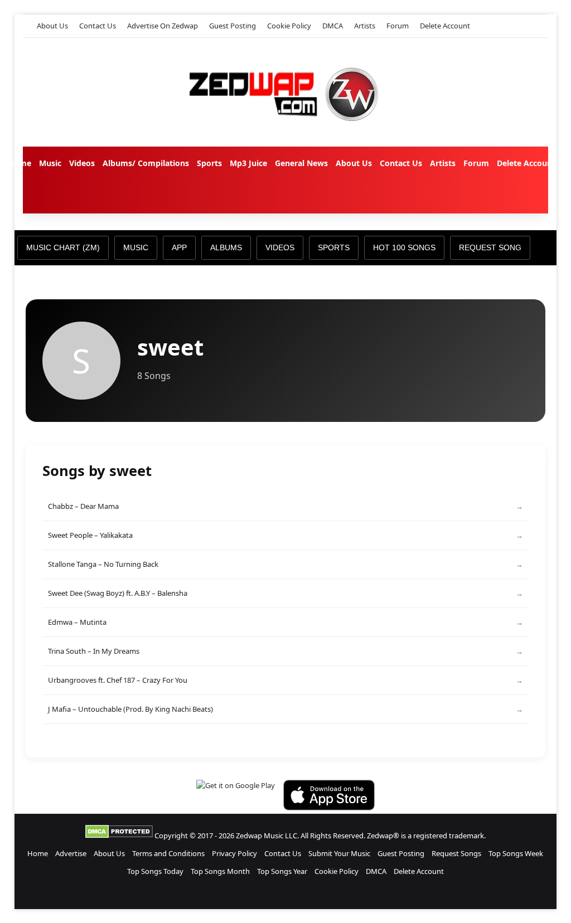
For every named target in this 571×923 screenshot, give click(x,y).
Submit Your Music (339, 853)
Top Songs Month (220, 871)
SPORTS (334, 247)
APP (179, 247)
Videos (82, 163)
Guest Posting (232, 26)
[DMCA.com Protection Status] (119, 835)
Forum (397, 26)
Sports (209, 163)
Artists (364, 26)
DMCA (332, 26)
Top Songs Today (155, 871)
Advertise (70, 853)
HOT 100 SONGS (404, 247)
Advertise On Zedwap (162, 26)
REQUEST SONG (490, 247)
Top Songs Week (515, 853)
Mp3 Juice (248, 163)
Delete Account (445, 26)
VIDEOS (279, 247)
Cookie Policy (289, 26)
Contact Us (97, 26)
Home (19, 163)
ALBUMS (226, 247)
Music (50, 163)
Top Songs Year (282, 871)
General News (301, 163)
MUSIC (135, 247)
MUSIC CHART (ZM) (63, 247)
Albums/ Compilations (146, 163)
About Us (52, 26)
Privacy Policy (234, 853)
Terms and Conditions (168, 853)
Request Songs (456, 853)
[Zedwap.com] (285, 92)
